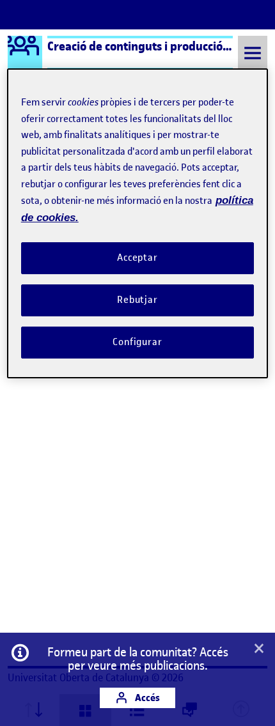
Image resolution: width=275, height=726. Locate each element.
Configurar (137, 342)
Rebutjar (137, 299)
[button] (259, 649)
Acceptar (137, 257)
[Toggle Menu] (252, 53)
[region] (138, 223)
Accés (146, 697)
